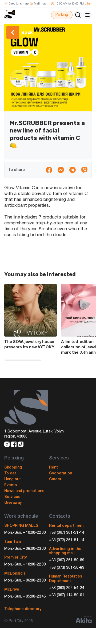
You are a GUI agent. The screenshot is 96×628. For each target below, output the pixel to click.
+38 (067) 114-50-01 (66, 595)
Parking (61, 15)
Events (10, 485)
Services (12, 497)
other (88, 3)
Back (27, 32)
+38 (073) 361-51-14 (66, 540)
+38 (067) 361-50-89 (66, 560)
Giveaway (13, 503)
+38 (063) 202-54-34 (66, 588)
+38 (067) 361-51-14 (66, 533)
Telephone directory (22, 609)
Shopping (13, 467)
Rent (53, 467)
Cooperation (60, 473)
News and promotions (24, 491)
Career (55, 479)
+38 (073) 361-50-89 (66, 568)
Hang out (12, 479)
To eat (10, 473)
